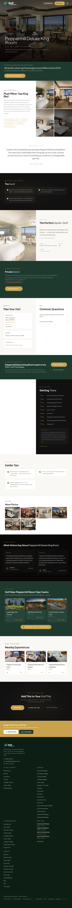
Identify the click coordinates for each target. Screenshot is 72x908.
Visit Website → (9, 326)
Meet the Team (7, 857)
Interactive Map (8, 788)
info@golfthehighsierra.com (13, 761)
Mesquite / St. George (42, 785)
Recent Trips (7, 875)
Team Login (64, 899)
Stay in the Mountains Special (44, 805)
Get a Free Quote (26, 732)
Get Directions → (9, 324)
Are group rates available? (54, 321)
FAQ (5, 883)
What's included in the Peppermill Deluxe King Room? (54, 315)
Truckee (6, 779)
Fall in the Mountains (42, 808)
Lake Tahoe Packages (42, 773)
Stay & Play (40, 803)
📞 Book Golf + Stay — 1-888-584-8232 (36, 627)
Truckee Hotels (7, 833)
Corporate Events (41, 800)
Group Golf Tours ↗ (27, 899)
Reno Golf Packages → (59, 369)
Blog (5, 880)
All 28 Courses (7, 771)
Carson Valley (7, 785)
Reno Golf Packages (42, 771)
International (40, 797)
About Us (6, 854)
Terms (45, 899)
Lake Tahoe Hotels (8, 830)
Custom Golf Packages (43, 814)
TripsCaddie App (8, 878)
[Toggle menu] (67, 3)
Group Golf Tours (41, 811)
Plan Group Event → (14, 288)
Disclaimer (58, 899)
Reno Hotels (7, 827)
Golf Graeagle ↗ (17, 899)
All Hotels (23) (7, 824)
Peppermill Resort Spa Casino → (14, 345)
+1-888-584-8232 (45, 251)
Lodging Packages (8, 841)
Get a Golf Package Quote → (15, 75)
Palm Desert (40, 791)
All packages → (40, 841)
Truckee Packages (41, 776)
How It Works (7, 860)
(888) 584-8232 (12, 732)
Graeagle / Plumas (8, 782)
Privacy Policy (38, 899)
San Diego (39, 794)
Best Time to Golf (8, 872)
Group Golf (6, 863)
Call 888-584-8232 (34, 707)
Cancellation (51, 899)
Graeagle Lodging (8, 836)
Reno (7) (6, 773)
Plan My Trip (17, 707)
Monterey (39, 788)
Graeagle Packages (42, 779)
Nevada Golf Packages (43, 817)
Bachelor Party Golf (9, 866)
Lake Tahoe (6, 776)
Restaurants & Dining (9, 844)
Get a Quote (59, 3)
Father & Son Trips (8, 869)
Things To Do (7, 847)
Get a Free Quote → (58, 364)
